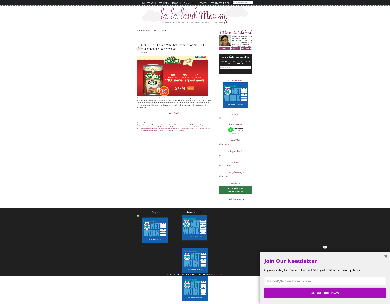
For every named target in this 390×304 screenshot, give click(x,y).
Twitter (236, 48)
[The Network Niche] (235, 107)
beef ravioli (155, 125)
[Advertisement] (174, 38)
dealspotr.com (236, 133)
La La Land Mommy (195, 15)
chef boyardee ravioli (175, 127)
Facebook (225, 48)
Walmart (169, 130)
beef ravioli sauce (164, 125)
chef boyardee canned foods (149, 127)
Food (145, 123)
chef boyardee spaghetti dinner (184, 128)
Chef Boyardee (193, 125)
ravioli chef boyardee (153, 130)
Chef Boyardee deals (163, 127)
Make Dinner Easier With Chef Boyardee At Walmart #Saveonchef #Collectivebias (172, 47)
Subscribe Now (325, 292)
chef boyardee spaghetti (188, 127)
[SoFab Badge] (224, 144)
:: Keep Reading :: (174, 113)
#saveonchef (148, 125)
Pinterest (247, 48)
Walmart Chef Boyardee (179, 130)
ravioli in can (163, 130)
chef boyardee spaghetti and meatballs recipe (163, 128)
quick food (144, 130)
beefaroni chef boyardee (182, 125)
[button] (325, 261)
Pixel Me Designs (218, 274)
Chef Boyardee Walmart (200, 128)
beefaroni (172, 125)
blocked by (238, 190)
